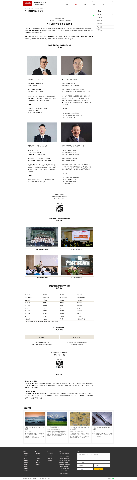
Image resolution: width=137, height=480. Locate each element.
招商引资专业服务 (64, 462)
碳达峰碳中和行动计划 (65, 464)
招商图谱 (50, 456)
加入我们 (26, 458)
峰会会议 (26, 466)
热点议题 (38, 462)
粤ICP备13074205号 (46, 478)
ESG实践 (38, 456)
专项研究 (38, 460)
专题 (60, 451)
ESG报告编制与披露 (64, 453)
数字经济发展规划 (64, 466)
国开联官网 (27, 8)
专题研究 (50, 460)
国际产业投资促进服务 (98, 427)
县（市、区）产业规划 (65, 460)
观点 (93, 4)
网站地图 (26, 471)
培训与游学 (50, 453)
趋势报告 (50, 458)
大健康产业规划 (63, 471)
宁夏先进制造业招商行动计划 (33, 427)
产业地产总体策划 (64, 473)
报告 (48, 451)
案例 (102, 4)
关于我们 (26, 453)
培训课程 (26, 464)
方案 (85, 4)
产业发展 (38, 453)
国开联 (24, 451)
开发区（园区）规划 (64, 458)
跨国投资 (38, 458)
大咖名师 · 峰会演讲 (64, 456)
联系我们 (26, 456)
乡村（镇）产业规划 (64, 468)
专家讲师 (26, 462)
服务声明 (26, 468)
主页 (67, 4)
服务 (76, 4)
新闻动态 (26, 460)
